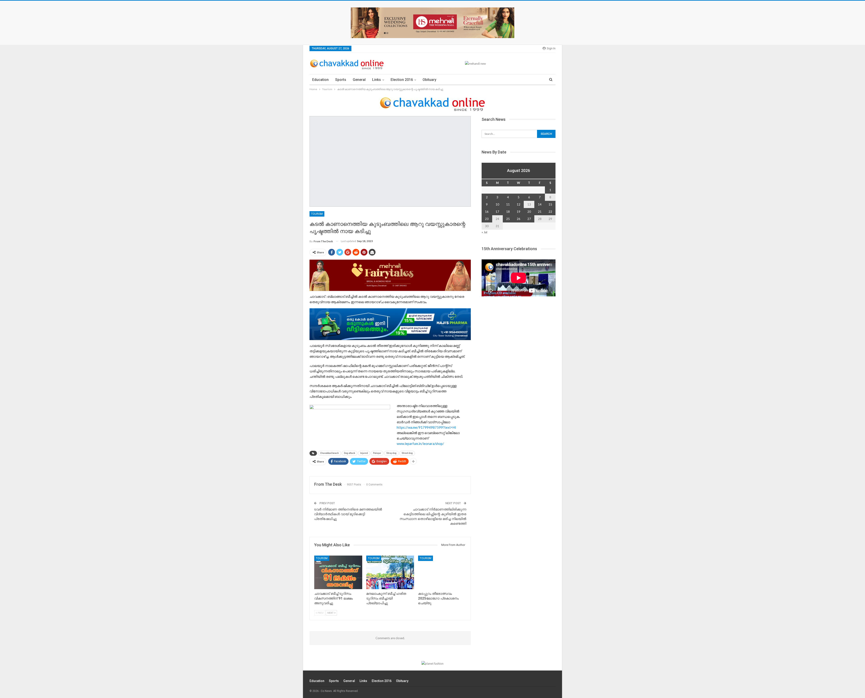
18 (508, 211)
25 (508, 219)
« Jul (484, 232)
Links (376, 80)
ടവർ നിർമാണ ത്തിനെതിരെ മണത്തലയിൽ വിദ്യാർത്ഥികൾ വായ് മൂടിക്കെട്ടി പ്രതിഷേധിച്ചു (348, 514)
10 (497, 204)
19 (518, 211)
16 (487, 211)
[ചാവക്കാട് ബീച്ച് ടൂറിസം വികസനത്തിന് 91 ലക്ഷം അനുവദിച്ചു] (338, 572)
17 (497, 211)
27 (529, 219)
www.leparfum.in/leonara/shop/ (420, 444)
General (359, 80)
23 (487, 219)
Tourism (317, 213)
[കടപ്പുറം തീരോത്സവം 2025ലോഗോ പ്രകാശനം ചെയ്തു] (442, 572)
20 (529, 211)
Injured (364, 453)
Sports (340, 80)
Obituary (429, 80)
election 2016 (402, 80)
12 (518, 204)
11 (508, 204)
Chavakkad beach (329, 453)
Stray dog (391, 453)
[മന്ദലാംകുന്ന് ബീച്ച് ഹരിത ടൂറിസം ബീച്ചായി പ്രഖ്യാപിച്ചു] (390, 572)
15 (550, 204)
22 (550, 211)
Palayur (377, 453)
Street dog (407, 453)
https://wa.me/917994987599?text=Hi (426, 427)
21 (540, 211)
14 (540, 204)
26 (518, 219)
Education (320, 80)
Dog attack (349, 453)
